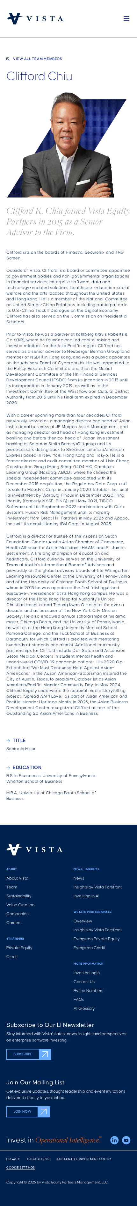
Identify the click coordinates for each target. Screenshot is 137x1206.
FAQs (79, 999)
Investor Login (87, 973)
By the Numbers (88, 990)
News (79, 878)
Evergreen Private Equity (97, 939)
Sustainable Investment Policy (84, 1159)
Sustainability (19, 896)
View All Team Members (37, 59)
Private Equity (19, 948)
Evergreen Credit (89, 948)
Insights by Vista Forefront (98, 887)
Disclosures (38, 1159)
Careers (13, 923)
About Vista (17, 878)
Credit (12, 957)
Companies (17, 914)
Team (11, 887)
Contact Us (84, 982)
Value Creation (20, 905)
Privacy (13, 1159)
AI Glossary (84, 1008)
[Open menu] (126, 18)
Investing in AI (86, 896)
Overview (83, 921)
